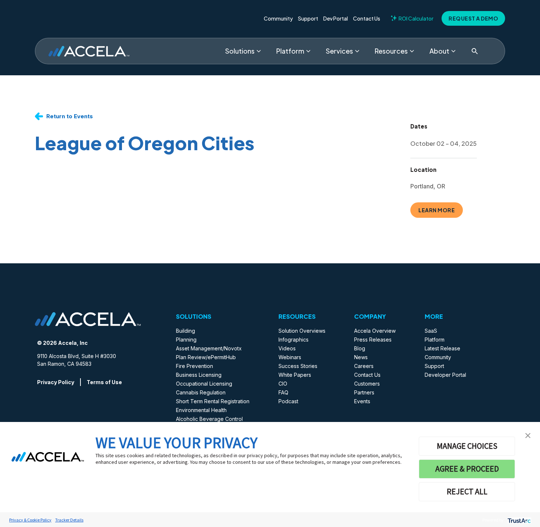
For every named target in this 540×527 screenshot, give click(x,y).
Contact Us (366, 18)
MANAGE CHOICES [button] (467, 446)
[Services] (357, 51)
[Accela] (88, 51)
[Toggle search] (474, 51)
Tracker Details (69, 520)
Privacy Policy (55, 382)
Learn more (436, 210)
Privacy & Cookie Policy (30, 520)
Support (308, 18)
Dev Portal (335, 18)
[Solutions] (258, 51)
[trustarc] (518, 520)
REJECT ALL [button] (467, 491)
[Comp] (453, 51)
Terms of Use (104, 382)
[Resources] (412, 51)
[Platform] (308, 51)
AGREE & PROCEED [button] (467, 468)
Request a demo (473, 18)
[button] (528, 435)
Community (278, 18)
